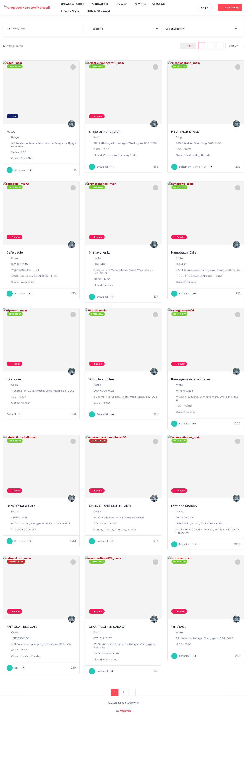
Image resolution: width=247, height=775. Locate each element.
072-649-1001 (184, 517)
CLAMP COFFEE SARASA (107, 627)
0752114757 (182, 264)
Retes (11, 131)
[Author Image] (71, 124)
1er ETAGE (178, 627)
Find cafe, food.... (17, 28)
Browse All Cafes (72, 4)
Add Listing (232, 7)
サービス (140, 4)
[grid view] (201, 45)
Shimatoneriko (100, 252)
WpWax (125, 711)
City (167, 28)
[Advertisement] (123, 746)
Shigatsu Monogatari (104, 131)
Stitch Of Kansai (98, 11)
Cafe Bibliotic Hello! (21, 506)
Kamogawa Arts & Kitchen (191, 379)
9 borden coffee (101, 379)
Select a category (96, 28)
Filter (190, 45)
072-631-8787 (19, 264)
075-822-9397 (102, 638)
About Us (158, 4)
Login (204, 7)
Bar (16, 667)
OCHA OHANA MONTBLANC (110, 506)
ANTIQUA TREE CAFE (22, 627)
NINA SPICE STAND (185, 131)
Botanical (19, 170)
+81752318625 (19, 517)
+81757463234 (184, 390)
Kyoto (96, 137)
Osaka (15, 258)
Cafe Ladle (15, 252)
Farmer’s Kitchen (184, 506)
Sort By (233, 45)
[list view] (210, 45)
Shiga (179, 137)
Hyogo (15, 137)
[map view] (219, 45)
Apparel (11, 413)
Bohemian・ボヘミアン (192, 166)
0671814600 (100, 264)
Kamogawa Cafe (183, 252)
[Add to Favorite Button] (73, 67)
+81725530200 (20, 638)
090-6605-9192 (103, 390)
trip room (14, 379)
